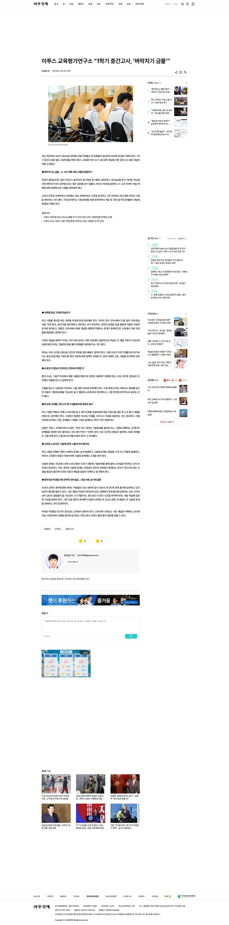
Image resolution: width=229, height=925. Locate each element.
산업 (71, 4)
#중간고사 (70, 529)
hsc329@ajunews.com (87, 555)
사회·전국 (109, 4)
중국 (56, 4)
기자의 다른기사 (72, 562)
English (167, 4)
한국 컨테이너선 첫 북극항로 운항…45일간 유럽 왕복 (168, 284)
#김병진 (47, 529)
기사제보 (76, 896)
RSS (166, 896)
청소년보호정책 (111, 896)
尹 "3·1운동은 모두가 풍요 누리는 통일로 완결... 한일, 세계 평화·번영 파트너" (90, 826)
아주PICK (152, 313)
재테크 (81, 4)
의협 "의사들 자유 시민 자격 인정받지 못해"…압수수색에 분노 (125, 826)
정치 (99, 4)
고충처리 (141, 896)
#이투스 (58, 529)
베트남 (184, 380)
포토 (129, 4)
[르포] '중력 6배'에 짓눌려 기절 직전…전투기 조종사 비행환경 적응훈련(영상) (90, 797)
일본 (176, 380)
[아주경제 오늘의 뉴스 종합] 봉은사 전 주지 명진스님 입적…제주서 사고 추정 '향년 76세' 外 (169, 250)
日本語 (174, 4)
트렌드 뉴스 (153, 82)
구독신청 (50, 896)
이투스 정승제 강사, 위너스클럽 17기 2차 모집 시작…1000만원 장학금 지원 (78, 217)
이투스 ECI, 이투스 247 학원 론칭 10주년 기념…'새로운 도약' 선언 (74, 221)
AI (64, 4)
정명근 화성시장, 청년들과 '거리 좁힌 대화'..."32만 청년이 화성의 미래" (167, 261)
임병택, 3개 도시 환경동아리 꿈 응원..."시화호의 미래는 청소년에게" (169, 273)
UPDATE (181, 239)
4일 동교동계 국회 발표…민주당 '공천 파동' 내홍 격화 (56, 826)
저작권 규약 (127, 896)
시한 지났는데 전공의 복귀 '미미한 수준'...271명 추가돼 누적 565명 (55, 797)
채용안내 (63, 896)
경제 (90, 4)
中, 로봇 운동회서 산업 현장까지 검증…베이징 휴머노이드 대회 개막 (168, 296)
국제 (120, 4)
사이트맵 (155, 896)
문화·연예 (139, 4)
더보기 (160, 423)
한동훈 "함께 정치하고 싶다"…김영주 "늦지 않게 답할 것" (124, 797)
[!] (186, 83)
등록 (131, 636)
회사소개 (37, 896)
